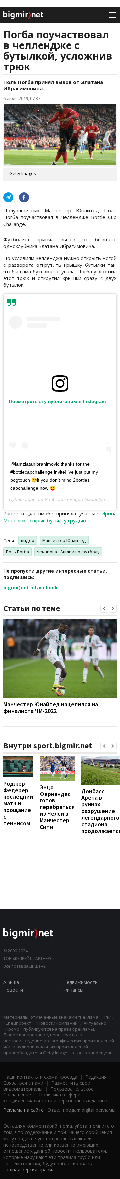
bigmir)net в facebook (30, 587)
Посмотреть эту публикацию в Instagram (57, 401)
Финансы (73, 990)
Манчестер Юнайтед (64, 540)
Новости (13, 990)
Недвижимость (80, 982)
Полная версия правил (29, 1169)
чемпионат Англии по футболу (68, 552)
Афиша (11, 982)
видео (27, 540)
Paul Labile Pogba (64, 499)
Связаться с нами (23, 1083)
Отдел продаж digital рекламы (81, 1110)
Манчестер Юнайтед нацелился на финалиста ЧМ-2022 (50, 707)
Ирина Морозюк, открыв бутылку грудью (60, 516)
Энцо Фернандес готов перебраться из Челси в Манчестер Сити (57, 807)
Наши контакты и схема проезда (40, 1077)
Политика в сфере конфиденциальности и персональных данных (55, 1097)
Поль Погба (17, 552)
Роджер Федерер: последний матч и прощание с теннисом (18, 803)
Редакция (96, 1077)
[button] (104, 609)
